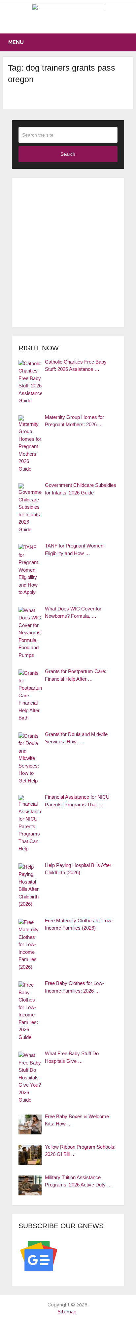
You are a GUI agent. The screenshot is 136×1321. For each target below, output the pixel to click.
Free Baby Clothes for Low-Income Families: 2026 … (74, 987)
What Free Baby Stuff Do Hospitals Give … (72, 1057)
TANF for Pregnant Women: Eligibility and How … (75, 549)
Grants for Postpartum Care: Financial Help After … (75, 675)
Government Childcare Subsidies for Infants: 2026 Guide (80, 488)
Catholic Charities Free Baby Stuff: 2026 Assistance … (76, 365)
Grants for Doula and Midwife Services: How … (76, 738)
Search (67, 154)
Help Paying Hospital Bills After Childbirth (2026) (78, 869)
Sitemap (67, 1311)
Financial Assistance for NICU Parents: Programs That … (77, 800)
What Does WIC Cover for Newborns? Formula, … (73, 612)
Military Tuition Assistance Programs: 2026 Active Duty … (78, 1181)
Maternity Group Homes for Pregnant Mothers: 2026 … (74, 421)
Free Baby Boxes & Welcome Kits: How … (77, 1120)
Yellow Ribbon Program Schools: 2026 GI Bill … (80, 1150)
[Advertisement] (68, 252)
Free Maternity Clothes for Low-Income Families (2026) (79, 924)
